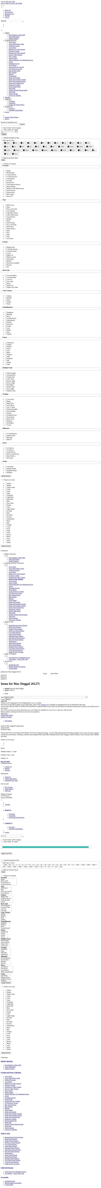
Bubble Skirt (11, 247)
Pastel (8, 304)
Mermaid (9, 437)
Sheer (8, 283)
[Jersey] (4, 937)
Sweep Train (11, 387)
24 (23, 147)
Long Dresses (11, 217)
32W (55, 150)
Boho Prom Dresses (15, 627)
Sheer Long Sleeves (13, 454)
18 (88, 143)
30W (45, 150)
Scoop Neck (10, 417)
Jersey (9, 348)
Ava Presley (12, 572)
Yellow (9, 483)
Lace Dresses (11, 211)
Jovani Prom (12, 590)
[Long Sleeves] (7, 970)
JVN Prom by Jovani (15, 593)
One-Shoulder (11, 411)
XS (73, 150)
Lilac (8, 507)
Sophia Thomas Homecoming (18, 615)
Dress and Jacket (12, 209)
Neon (8, 300)
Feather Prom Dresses (15, 629)
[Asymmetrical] (5, 942)
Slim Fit (9, 439)
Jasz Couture (13, 581)
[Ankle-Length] (5, 941)
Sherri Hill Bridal (14, 559)
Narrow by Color (9, 480)
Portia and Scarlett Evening (17, 606)
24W (17, 150)
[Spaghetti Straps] (6, 979)
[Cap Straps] (6, 976)
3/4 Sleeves (10, 450)
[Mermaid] (5, 961)
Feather (9, 322)
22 (15, 147)
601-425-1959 (10, 1)
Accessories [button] (8, 661)
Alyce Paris (12, 567)
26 (30, 147)
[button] (7, 33)
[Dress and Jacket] (6, 891)
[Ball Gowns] (6, 888)
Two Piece (10, 238)
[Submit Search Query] (23, 836)
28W (36, 150)
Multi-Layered (11, 257)
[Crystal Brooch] (5, 928)
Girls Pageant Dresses (13, 184)
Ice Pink (9, 511)
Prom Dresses (11, 190)
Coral (8, 527)
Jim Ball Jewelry (14, 665)
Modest (9, 219)
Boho (8, 207)
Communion (10, 179)
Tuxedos (7, 804)
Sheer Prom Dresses (15, 643)
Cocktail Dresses (12, 177)
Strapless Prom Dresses (16, 647)
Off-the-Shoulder (12, 409)
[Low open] (6, 911)
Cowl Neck (10, 399)
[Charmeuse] (4, 932)
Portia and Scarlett (14, 602)
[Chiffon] (4, 933)
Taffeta (9, 362)
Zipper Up (10, 285)
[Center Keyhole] (7, 900)
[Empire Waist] (5, 960)
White (9, 542)
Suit (8, 232)
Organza (9, 354)
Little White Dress (12, 215)
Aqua (8, 493)
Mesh (8, 352)
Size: (2, 697)
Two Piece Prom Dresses (16, 648)
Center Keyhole (12, 251)
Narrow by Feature (10, 164)
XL (7, 154)
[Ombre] (3, 919)
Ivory (8, 529)
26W (27, 150)
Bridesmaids (10, 173)
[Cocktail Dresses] (8, 884)
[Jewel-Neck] (6, 954)
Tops (8, 234)
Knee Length (11, 383)
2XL (15, 154)
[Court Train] (5, 946)
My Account (9, 12)
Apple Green (11, 487)
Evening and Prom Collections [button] (14, 563)
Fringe (9, 326)
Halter (9, 401)
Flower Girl (10, 182)
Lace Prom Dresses (15, 632)
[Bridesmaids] (8, 881)
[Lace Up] (6, 909)
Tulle (8, 364)
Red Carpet (10, 194)
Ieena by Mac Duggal (16, 579)
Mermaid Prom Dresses (16, 636)
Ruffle (9, 330)
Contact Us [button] (8, 823)
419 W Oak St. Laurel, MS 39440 (11, 3)
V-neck (9, 425)
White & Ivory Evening (16, 652)
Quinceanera (11, 192)
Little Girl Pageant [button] (10, 654)
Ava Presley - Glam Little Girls (18, 659)
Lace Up (9, 279)
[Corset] (7, 902)
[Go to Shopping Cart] (1, 5)
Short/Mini (10, 385)
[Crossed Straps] (6, 907)
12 (65, 143)
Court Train (10, 379)
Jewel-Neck (10, 405)
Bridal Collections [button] (10, 554)
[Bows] (5, 926)
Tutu (8, 236)
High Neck (10, 403)
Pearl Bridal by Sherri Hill (17, 558)
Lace (8, 328)
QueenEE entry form (11, 780)
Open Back (10, 259)
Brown (9, 534)
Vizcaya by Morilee (15, 620)
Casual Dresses (11, 175)
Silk (8, 360)
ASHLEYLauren (14, 570)
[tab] (52, 557)
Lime (8, 491)
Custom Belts (13, 668)
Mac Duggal (12, 597)
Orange (9, 525)
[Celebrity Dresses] (7, 898)
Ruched (9, 265)
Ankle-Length (11, 373)
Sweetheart (10, 423)
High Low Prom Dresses (16, 631)
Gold (8, 532)
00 (16, 143)
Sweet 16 (10, 196)
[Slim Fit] (5, 963)
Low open (10, 281)
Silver (8, 540)
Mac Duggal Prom (14, 595)
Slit (8, 267)
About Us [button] (8, 810)
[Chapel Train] (5, 944)
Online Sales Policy (7, 715)
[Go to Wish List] (3, 5)
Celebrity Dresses (12, 249)
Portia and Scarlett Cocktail (17, 604)
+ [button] (6, 556)
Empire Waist (11, 435)
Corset (9, 253)
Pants (8, 221)
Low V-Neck (11, 407)
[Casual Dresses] (8, 883)
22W (8, 150)
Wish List (8, 10)
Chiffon (9, 345)
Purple (9, 505)
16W (71, 147)
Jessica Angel (13, 583)
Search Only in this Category (12, 128)
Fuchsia (9, 517)
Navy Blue (10, 503)
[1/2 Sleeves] (7, 967)
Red (8, 523)
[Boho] (6, 890)
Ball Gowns (10, 205)
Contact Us (8, 767)
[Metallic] (3, 916)
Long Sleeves (11, 452)
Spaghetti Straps (12, 470)
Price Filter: (7, 130)
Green (9, 489)
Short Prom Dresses (15, 645)
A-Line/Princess (12, 433)
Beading (9, 314)
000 (7, 143)
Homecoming (11, 186)
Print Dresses (11, 223)
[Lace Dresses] (6, 893)
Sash (8, 332)
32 (54, 147)
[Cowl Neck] (6, 949)
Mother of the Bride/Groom (15, 188)
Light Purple (11, 509)
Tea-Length (10, 389)
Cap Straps (10, 466)
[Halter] (6, 951)
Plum (8, 521)
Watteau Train (11, 391)
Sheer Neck (10, 419)
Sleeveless (10, 458)
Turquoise (10, 495)
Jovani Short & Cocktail (16, 591)
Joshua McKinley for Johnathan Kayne (21, 584)
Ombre (9, 302)
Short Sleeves (11, 456)
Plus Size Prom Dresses (16, 640)
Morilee (11, 599)
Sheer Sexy (10, 227)
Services (7, 770)
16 (80, 143)
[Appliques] (5, 923)
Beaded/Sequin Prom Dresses (18, 625)
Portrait (9, 413)
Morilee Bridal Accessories (17, 667)
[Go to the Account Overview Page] (1, 7)
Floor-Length (11, 381)
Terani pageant (13, 618)
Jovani (11, 586)
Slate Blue (10, 499)
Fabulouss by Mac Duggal (17, 577)
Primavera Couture (14, 609)
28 (38, 147)
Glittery (9, 296)
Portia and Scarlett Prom (16, 607)
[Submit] (23, 21)
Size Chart (4, 713)
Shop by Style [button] (9, 622)
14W (62, 147)
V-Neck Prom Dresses (16, 650)
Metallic (9, 298)
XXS (64, 150)
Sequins (9, 334)
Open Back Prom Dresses (17, 638)
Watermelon (10, 519)
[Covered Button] (6, 905)
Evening (9, 180)
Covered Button (12, 275)
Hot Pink (9, 515)
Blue (8, 501)
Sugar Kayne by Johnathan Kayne (19, 657)
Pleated (9, 261)
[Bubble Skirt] (7, 897)
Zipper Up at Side (12, 287)
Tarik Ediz (12, 616)
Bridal (9, 171)
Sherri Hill (12, 613)
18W (81, 147)
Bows (8, 316)
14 (73, 143)
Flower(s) (10, 324)
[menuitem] (52, 10)
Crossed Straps (11, 277)
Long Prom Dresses (15, 634)
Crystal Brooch (11, 318)
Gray (8, 538)
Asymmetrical (11, 375)
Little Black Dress (12, 213)
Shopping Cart (9, 14)
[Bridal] (8, 879)
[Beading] (5, 925)
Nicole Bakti (13, 600)
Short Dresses (11, 229)
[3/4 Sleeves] (7, 969)
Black (8, 536)
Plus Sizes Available (13, 263)
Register (7, 15)
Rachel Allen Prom (15, 611)
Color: (3, 699)
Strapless (9, 421)
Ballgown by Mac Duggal (17, 574)
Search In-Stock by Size (11, 138)
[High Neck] (6, 953)
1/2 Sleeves (10, 448)
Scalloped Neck (12, 415)
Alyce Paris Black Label (16, 568)
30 (46, 147)
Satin (8, 356)
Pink (8, 513)
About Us (8, 777)
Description (8, 721)
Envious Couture (14, 576)
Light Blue (10, 497)
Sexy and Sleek (11, 225)
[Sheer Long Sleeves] (7, 972)
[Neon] (3, 918)
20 (7, 147)
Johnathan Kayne (14, 588)
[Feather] (4, 935)
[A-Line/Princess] (5, 958)
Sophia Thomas (13, 561)
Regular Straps (11, 468)
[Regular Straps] (6, 977)
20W (90, 147)
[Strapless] (6, 981)
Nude (8, 531)
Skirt (8, 230)
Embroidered (11, 320)
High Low (10, 255)
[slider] (90, 847)
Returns (7, 768)
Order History (9, 789)
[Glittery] (3, 914)
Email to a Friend (6, 717)
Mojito (9, 485)
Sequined (10, 358)
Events (7, 832)
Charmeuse (10, 343)
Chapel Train (11, 377)
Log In (7, 17)
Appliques (10, 312)
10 (57, 143)
